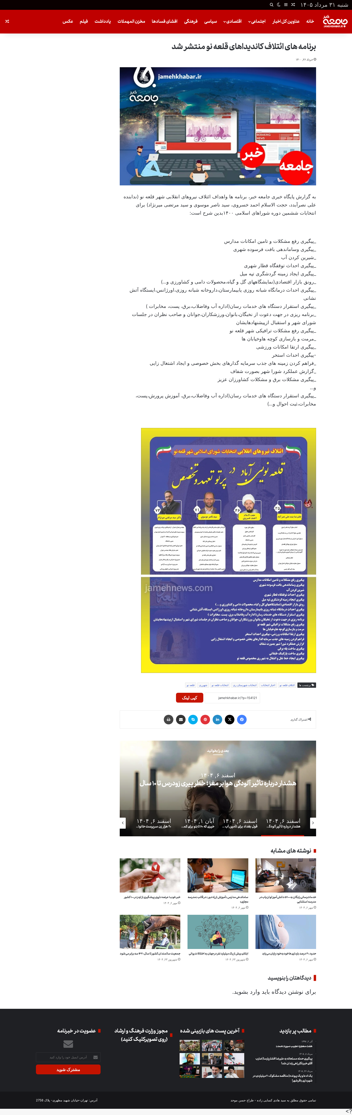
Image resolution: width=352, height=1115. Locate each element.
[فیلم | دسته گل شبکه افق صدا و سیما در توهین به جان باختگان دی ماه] (190, 1072)
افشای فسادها (164, 21)
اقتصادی (234, 21)
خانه (310, 21)
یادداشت (103, 21)
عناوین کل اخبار (286, 21)
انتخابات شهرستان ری (244, 685)
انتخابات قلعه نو (220, 685)
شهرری (203, 685)
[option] (218, 788)
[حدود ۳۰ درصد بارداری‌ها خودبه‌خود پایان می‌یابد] (285, 932)
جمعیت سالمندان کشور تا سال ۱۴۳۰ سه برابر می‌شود (150, 953)
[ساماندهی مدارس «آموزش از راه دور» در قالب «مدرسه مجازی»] (217, 875)
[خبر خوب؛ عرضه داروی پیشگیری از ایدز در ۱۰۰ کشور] (150, 875)
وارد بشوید (247, 991)
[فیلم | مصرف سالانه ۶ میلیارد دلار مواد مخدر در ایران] (190, 1045)
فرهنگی (191, 21)
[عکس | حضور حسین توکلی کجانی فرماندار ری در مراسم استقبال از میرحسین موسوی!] (212, 1045)
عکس (67, 21)
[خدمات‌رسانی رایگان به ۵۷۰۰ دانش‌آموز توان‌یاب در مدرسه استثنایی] (285, 875)
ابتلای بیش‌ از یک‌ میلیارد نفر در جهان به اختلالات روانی (218, 953)
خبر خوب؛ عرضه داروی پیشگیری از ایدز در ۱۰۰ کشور (152, 897)
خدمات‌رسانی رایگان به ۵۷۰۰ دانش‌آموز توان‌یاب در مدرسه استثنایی (287, 899)
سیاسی (210, 21)
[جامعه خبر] (335, 22)
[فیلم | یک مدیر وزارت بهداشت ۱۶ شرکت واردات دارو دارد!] (234, 1059)
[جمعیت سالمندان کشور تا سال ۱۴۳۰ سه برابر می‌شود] (150, 932)
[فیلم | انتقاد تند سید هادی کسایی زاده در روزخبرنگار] (212, 1059)
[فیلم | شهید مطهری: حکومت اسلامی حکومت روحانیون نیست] (190, 1059)
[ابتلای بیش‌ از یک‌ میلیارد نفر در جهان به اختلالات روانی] (217, 932)
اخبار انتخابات (268, 685)
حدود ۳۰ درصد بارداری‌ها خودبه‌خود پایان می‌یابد (289, 953)
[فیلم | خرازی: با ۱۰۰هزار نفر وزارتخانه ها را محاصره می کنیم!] (234, 1072)
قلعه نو (190, 685)
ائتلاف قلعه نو (287, 685)
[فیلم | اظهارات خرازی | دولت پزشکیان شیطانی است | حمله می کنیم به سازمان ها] (212, 1072)
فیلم (84, 21)
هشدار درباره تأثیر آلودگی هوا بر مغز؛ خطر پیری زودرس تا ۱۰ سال (218, 783)
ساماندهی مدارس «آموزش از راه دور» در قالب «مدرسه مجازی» (218, 899)
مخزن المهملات (131, 21)
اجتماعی (258, 21)
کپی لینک (189, 697)
